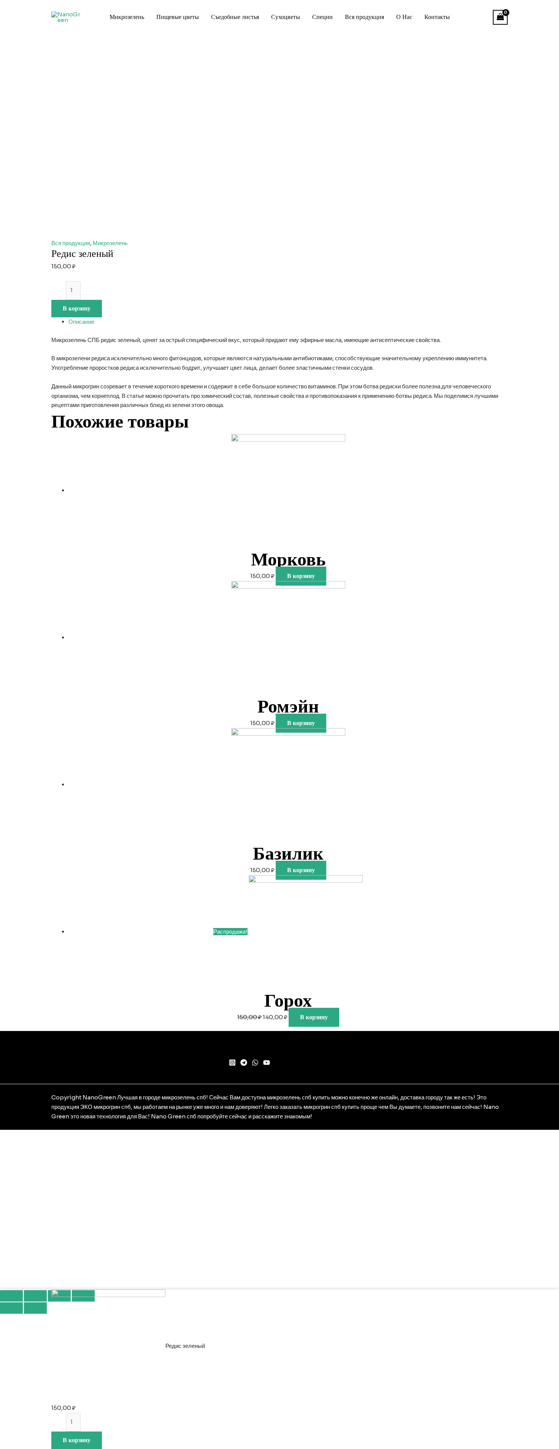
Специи (322, 17)
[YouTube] (266, 1062)
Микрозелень (127, 17)
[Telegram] (243, 1062)
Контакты (437, 17)
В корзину (77, 308)
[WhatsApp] (255, 1062)
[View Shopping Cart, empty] (500, 17)
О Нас (404, 17)
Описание (81, 321)
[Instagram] (232, 1062)
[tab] (288, 322)
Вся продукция (364, 17)
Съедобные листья (235, 17)
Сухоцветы (285, 17)
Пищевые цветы (177, 17)
